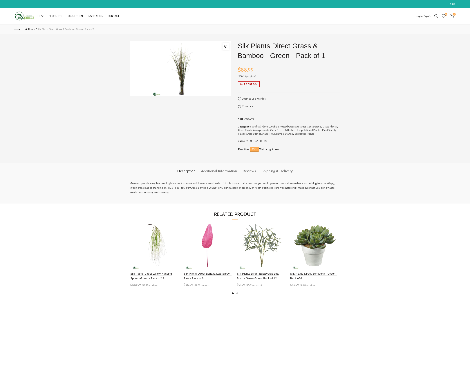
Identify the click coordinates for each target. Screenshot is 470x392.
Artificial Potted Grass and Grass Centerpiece (295, 126)
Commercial (76, 16)
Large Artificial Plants (308, 130)
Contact (114, 16)
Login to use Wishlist (253, 98)
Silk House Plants (304, 133)
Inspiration (95, 16)
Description (186, 171)
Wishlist (445, 14)
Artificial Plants (260, 126)
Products (55, 16)
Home (40, 16)
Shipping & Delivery (277, 171)
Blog (452, 4)
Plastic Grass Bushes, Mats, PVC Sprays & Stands (265, 133)
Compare (247, 106)
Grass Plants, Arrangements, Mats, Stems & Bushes (267, 130)
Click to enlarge (226, 46)
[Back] (17, 29)
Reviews (249, 171)
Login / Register (424, 16)
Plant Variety (329, 130)
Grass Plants (330, 126)
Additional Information (219, 171)
